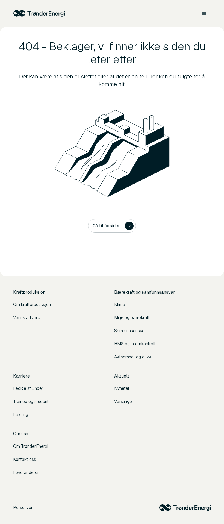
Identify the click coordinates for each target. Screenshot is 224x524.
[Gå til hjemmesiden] (39, 13)
